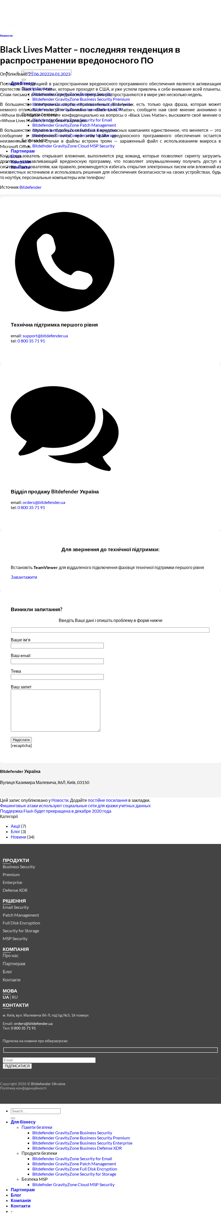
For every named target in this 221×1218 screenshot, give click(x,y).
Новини (18, 836)
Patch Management (21, 914)
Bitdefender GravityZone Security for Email (72, 1158)
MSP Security (15, 938)
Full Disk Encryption (21, 922)
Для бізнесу (23, 1121)
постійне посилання (107, 800)
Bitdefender (30, 187)
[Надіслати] (24, 79)
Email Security (16, 907)
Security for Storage (21, 930)
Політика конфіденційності (23, 1088)
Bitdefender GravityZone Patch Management (74, 124)
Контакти (11, 979)
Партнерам (23, 150)
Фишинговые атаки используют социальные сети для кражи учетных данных (75, 805)
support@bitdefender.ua (45, 335)
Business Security (19, 866)
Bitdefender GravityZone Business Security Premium (81, 99)
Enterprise (12, 882)
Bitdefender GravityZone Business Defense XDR (77, 1147)
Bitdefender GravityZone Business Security (72, 1132)
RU (15, 997)
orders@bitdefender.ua (44, 502)
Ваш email (20, 655)
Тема (16, 671)
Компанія (21, 1200)
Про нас (11, 955)
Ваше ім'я (20, 639)
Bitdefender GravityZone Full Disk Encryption (74, 1168)
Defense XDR (15, 890)
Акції (15, 826)
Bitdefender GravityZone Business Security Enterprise (82, 1142)
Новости (6, 35)
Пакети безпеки (37, 1127)
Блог (15, 831)
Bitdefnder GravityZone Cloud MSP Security (73, 145)
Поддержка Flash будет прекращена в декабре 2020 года (55, 810)
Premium (11, 874)
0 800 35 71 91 (31, 340)
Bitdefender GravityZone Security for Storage (74, 1173)
